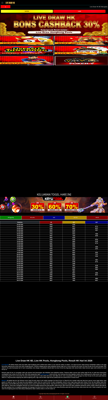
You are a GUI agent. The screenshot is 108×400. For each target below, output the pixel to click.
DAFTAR (27, 11)
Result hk (4, 380)
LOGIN (79, 11)
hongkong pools (44, 374)
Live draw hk (5, 364)
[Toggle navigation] (2, 3)
